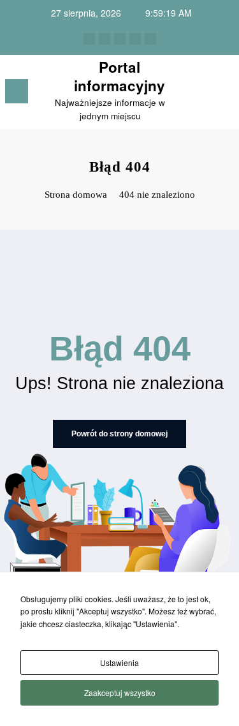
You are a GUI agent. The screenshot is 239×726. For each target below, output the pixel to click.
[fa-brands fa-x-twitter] (104, 39)
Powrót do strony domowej (119, 433)
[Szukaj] (201, 93)
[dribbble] (120, 39)
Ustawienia (119, 662)
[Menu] (16, 91)
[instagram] (135, 39)
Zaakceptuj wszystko (120, 692)
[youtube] (150, 39)
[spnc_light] (223, 95)
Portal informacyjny (119, 76)
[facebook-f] (89, 39)
